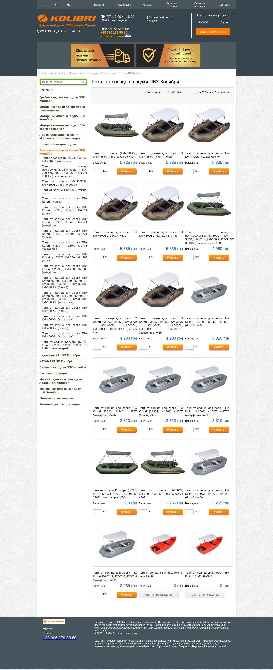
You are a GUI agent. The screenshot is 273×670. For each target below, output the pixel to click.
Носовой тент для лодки (57, 144)
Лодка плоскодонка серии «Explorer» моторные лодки (59, 136)
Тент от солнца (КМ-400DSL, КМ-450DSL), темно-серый (64, 183)
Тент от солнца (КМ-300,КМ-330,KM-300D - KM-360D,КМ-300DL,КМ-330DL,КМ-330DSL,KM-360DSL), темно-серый (70, 171)
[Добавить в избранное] (68, 5)
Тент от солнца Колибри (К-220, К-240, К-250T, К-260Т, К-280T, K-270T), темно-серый (64, 345)
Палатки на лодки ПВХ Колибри (62, 367)
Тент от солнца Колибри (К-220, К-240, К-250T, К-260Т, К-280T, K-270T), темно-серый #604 (115, 494)
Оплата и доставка (171, 5)
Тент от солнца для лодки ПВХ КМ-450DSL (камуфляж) (64, 335)
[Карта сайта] (55, 4)
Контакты (224, 4)
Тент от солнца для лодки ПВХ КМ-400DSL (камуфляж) (64, 318)
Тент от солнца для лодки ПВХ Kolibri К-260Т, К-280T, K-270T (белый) (64, 234)
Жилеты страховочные (56, 398)
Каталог (147, 4)
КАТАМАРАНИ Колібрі (55, 361)
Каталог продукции (88, 73)
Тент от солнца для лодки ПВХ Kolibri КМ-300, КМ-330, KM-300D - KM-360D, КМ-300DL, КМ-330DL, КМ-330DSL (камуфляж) (64, 297)
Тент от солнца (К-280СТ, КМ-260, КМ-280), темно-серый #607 (161, 494)
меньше (221, 92)
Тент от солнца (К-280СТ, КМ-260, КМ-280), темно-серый (64, 159)
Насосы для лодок (53, 373)
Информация (123, 4)
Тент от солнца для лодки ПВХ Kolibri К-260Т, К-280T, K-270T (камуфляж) (64, 245)
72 (173, 92)
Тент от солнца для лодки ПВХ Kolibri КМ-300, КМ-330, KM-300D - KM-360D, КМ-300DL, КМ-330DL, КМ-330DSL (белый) (64, 282)
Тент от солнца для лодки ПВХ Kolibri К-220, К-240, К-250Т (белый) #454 (207, 322)
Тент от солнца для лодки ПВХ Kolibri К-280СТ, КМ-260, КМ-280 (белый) (64, 257)
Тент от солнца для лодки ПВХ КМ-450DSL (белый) (64, 326)
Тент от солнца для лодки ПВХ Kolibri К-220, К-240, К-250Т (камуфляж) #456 (115, 411)
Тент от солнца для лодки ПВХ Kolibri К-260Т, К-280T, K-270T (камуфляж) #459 (207, 411)
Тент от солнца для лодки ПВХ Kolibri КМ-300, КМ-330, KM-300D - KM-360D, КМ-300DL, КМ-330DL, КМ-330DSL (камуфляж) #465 (161, 325)
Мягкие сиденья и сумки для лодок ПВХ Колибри (60, 381)
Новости (99, 4)
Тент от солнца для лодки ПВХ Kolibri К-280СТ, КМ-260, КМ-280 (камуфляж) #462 (115, 576)
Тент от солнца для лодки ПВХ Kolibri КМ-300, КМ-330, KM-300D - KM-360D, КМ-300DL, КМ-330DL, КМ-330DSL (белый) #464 (115, 325)
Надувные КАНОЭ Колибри (59, 355)
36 (168, 92)
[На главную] (42, 5)
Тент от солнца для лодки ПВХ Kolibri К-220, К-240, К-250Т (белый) (64, 210)
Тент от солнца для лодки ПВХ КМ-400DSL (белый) (64, 309)
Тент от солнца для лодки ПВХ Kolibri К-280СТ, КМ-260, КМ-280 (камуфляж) (64, 269)
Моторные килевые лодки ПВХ (62, 127)
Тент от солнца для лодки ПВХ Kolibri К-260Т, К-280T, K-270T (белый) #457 (161, 411)
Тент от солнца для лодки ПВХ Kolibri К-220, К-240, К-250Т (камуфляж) (64, 222)
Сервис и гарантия (199, 5)
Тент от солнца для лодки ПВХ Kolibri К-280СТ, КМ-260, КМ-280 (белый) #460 (207, 494)
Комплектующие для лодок (59, 404)
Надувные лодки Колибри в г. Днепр (57, 73)
